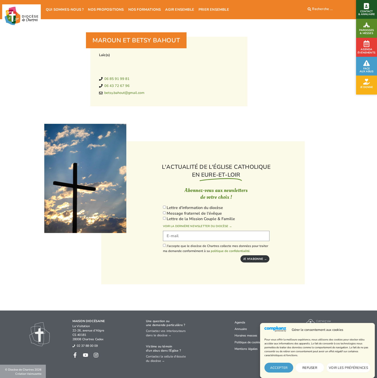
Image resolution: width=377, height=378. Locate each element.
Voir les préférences (348, 368)
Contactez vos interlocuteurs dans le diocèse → (166, 333)
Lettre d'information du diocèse (195, 207)
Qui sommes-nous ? (65, 9)
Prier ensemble (214, 9)
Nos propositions (106, 9)
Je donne (366, 87)
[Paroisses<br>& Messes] (366, 25)
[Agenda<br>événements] (366, 43)
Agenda (240, 322)
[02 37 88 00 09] (73, 346)
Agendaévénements (366, 51)
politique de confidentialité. (230, 251)
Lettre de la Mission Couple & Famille (201, 218)
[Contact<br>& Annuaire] (366, 6)
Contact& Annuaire (366, 13)
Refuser (309, 368)
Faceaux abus (367, 70)
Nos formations (144, 9)
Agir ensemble (179, 9)
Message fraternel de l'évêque (194, 213)
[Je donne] (366, 81)
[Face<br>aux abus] (366, 63)
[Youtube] (85, 355)
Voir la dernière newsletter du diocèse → (197, 226)
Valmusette (34, 374)
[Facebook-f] (75, 355)
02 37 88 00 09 (87, 346)
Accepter (279, 368)
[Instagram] (96, 355)
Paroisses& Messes (366, 31)
